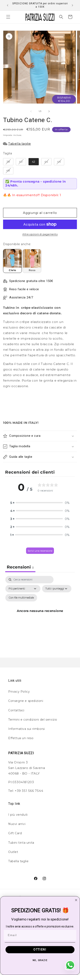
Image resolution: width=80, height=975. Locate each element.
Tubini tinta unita (21, 843)
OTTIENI (39, 949)
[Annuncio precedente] (7, 5)
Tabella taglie (18, 861)
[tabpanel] (40, 616)
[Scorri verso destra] (49, 111)
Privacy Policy (19, 691)
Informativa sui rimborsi (26, 729)
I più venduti (18, 815)
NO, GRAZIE (40, 960)
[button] (8, 16)
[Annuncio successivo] (72, 5)
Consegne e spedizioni (25, 701)
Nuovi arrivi (16, 824)
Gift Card (15, 833)
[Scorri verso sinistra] (30, 111)
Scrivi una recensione (40, 550)
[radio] (8, 161)
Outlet (13, 852)
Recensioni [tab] (20, 567)
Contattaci (16, 710)
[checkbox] (21, 597)
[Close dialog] (76, 900)
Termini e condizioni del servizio (32, 719)
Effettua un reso (21, 738)
